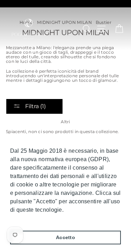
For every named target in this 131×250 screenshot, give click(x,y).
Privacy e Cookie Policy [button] (42, 219)
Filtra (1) (35, 106)
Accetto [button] (65, 237)
